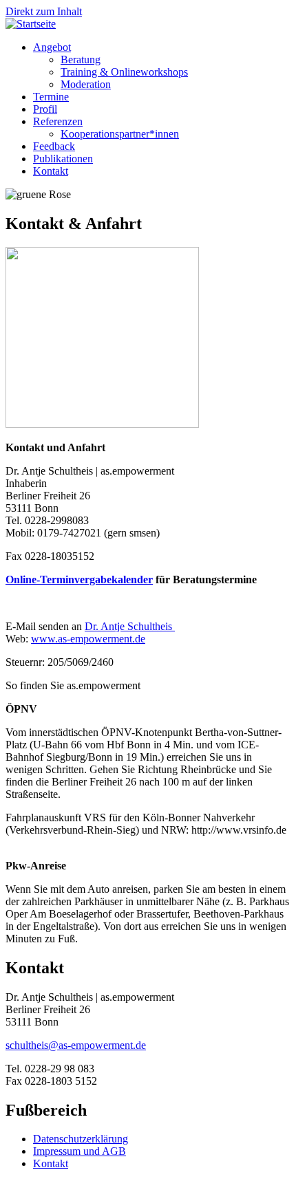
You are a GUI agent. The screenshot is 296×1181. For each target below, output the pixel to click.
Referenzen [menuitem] (58, 121)
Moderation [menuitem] (86, 84)
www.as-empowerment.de (88, 638)
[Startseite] (31, 24)
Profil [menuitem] (45, 109)
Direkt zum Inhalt (44, 11)
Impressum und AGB (79, 1151)
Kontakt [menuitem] (50, 171)
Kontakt (50, 1163)
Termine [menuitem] (51, 96)
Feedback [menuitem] (54, 146)
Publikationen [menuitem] (63, 158)
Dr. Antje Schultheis (130, 626)
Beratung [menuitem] (81, 59)
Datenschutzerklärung (80, 1139)
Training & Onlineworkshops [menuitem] (124, 72)
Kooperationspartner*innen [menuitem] (120, 134)
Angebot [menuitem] (52, 47)
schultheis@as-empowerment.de (76, 1045)
